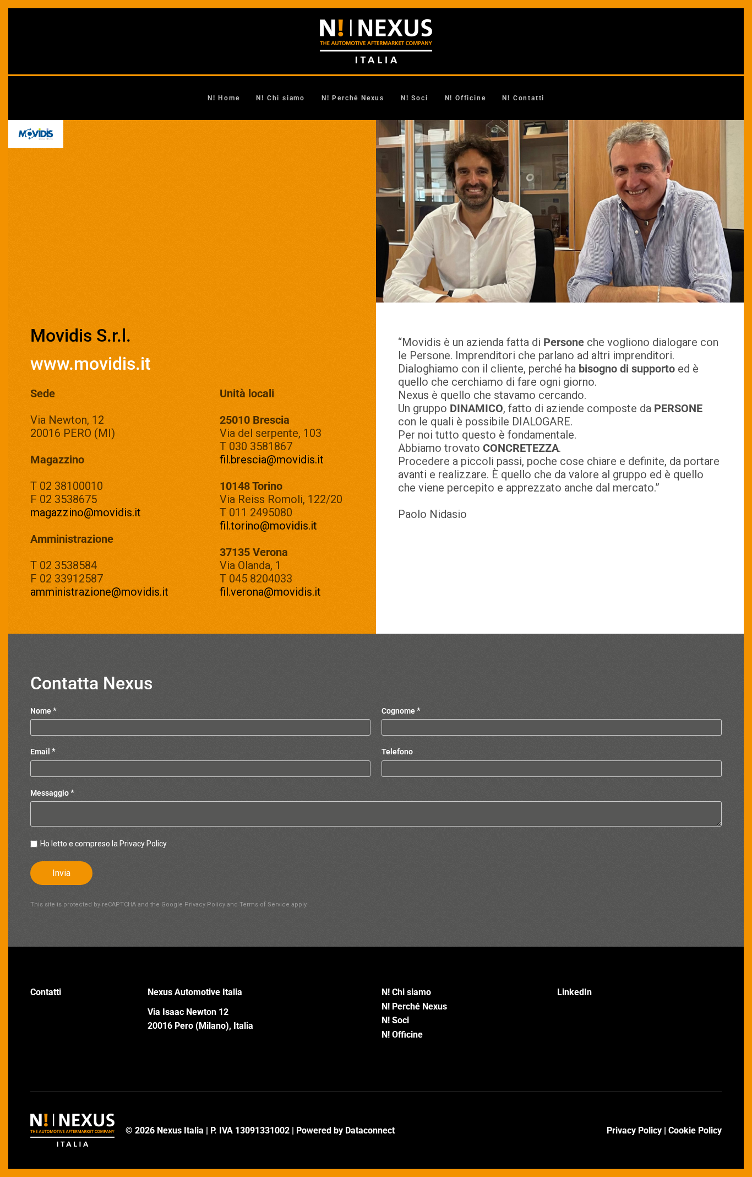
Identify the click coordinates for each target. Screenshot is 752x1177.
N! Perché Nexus (352, 98)
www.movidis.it (90, 363)
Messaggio (52, 793)
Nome (43, 710)
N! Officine (465, 98)
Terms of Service (264, 904)
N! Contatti (523, 98)
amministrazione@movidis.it (99, 591)
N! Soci (414, 98)
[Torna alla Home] (376, 41)
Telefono (397, 752)
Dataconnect (370, 1130)
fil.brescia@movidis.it (272, 459)
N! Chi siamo (280, 98)
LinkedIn (574, 992)
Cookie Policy (695, 1130)
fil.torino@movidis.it (268, 525)
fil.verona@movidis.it (270, 591)
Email (43, 752)
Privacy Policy (204, 904)
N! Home (224, 98)
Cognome (401, 710)
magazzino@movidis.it (85, 512)
